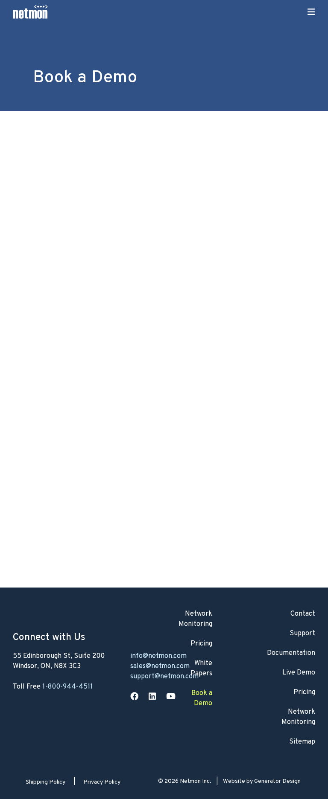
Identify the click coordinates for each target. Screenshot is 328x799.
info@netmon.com (158, 656)
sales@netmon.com (160, 666)
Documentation (291, 653)
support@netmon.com (164, 676)
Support (302, 633)
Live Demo (298, 673)
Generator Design (277, 781)
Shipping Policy (45, 782)
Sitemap (302, 742)
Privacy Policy (101, 782)
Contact (302, 614)
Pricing (304, 692)
